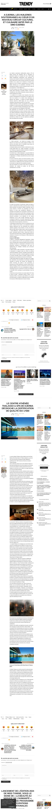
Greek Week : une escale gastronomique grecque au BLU (3, 475)
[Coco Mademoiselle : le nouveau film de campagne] (3, 86)
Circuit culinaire (8, 300)
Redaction (16, 27)
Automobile (42, 376)
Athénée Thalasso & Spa (10, 717)
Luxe (26, 717)
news (3, 302)
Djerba (14, 300)
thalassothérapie (16, 718)
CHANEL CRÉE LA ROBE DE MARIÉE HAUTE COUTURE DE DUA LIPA (32, 380)
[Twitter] (44, 4)
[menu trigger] (2, 9)
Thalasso (10, 718)
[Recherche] (50, 9)
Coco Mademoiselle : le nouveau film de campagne (3, 92)
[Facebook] (43, 4)
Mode (28, 376)
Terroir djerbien (8, 302)
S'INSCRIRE (44, 467)
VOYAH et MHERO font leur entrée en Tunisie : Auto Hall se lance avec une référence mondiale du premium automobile (45, 382)
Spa (6, 718)
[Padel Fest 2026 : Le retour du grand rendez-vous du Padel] (40, 309)
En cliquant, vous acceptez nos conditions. (44, 470)
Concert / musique (5, 376)
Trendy (16, 376)
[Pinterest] (46, 4)
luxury (30, 717)
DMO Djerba (19, 300)
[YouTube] (48, 4)
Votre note (3, 762)
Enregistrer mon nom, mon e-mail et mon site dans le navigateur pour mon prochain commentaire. (16, 358)
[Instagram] (47, 4)
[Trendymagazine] (26, 4)
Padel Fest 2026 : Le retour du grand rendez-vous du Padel (40, 315)
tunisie (14, 302)
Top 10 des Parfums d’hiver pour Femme (45, 510)
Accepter (11, 806)
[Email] (18, 29)
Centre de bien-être (20, 717)
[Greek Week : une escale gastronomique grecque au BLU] (3, 470)
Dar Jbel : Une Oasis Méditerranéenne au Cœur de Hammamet (45, 515)
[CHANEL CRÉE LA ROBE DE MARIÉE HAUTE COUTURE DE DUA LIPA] (32, 374)
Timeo (40, 509)
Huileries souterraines (27, 300)
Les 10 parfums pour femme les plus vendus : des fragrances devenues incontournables (44, 494)
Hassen (40, 501)
